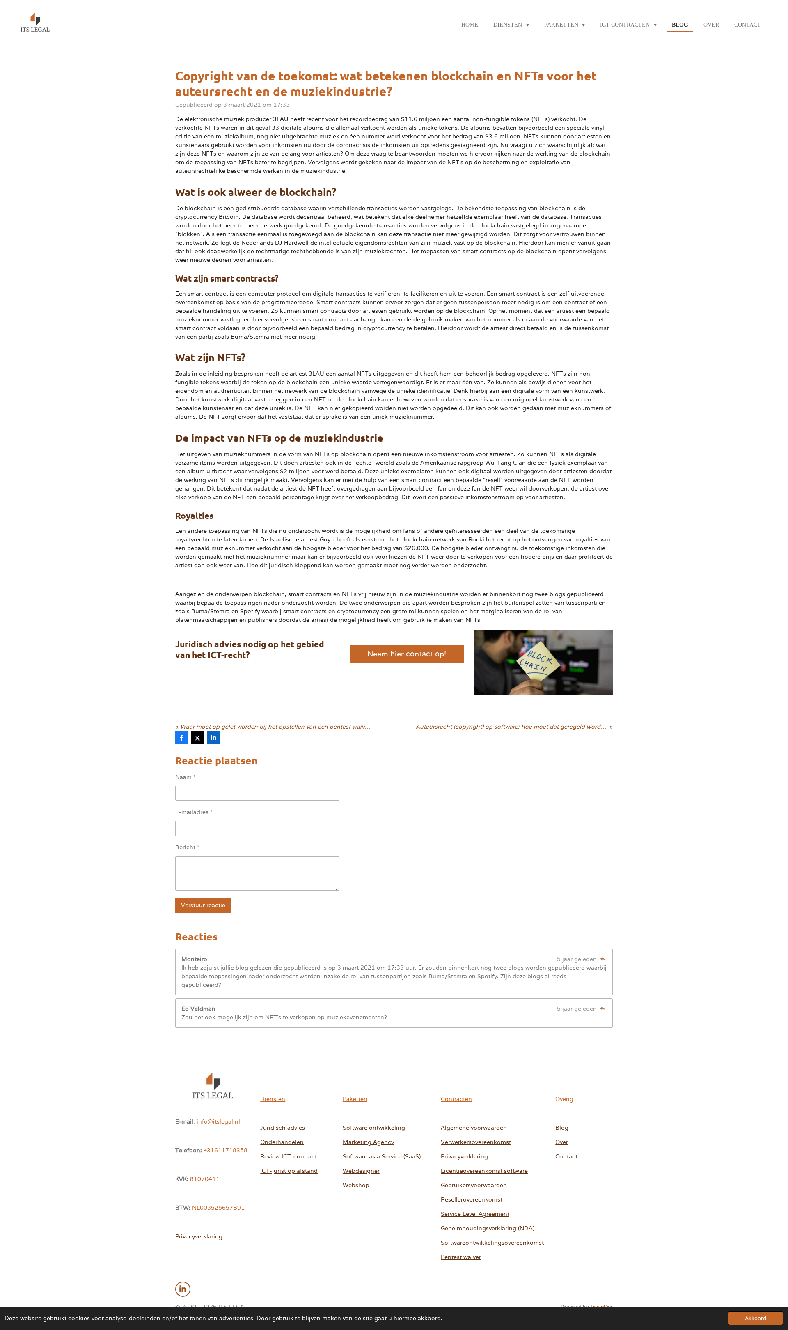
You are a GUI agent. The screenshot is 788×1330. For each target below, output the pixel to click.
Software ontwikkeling (374, 1127)
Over (561, 1142)
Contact (566, 1156)
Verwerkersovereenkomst (476, 1142)
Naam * (185, 777)
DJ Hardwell (292, 242)
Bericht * (187, 847)
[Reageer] (602, 959)
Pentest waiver (461, 1257)
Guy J (327, 539)
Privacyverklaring (198, 1236)
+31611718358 (225, 1150)
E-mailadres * (194, 812)
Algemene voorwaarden (474, 1127)
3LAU (281, 119)
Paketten (355, 1099)
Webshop (356, 1185)
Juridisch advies (282, 1127)
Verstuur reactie (203, 905)
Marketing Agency (368, 1142)
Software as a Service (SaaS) (382, 1156)
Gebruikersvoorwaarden (474, 1185)
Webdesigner (361, 1170)
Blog (561, 1127)
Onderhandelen (282, 1142)
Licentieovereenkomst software (484, 1170)
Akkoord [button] (755, 1318)
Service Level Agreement (475, 1214)
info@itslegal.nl (218, 1121)
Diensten (272, 1099)
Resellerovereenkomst (471, 1199)
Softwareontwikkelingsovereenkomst (492, 1242)
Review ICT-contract (288, 1156)
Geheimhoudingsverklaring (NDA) (487, 1228)
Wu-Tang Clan (505, 462)
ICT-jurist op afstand (289, 1170)
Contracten (456, 1099)
